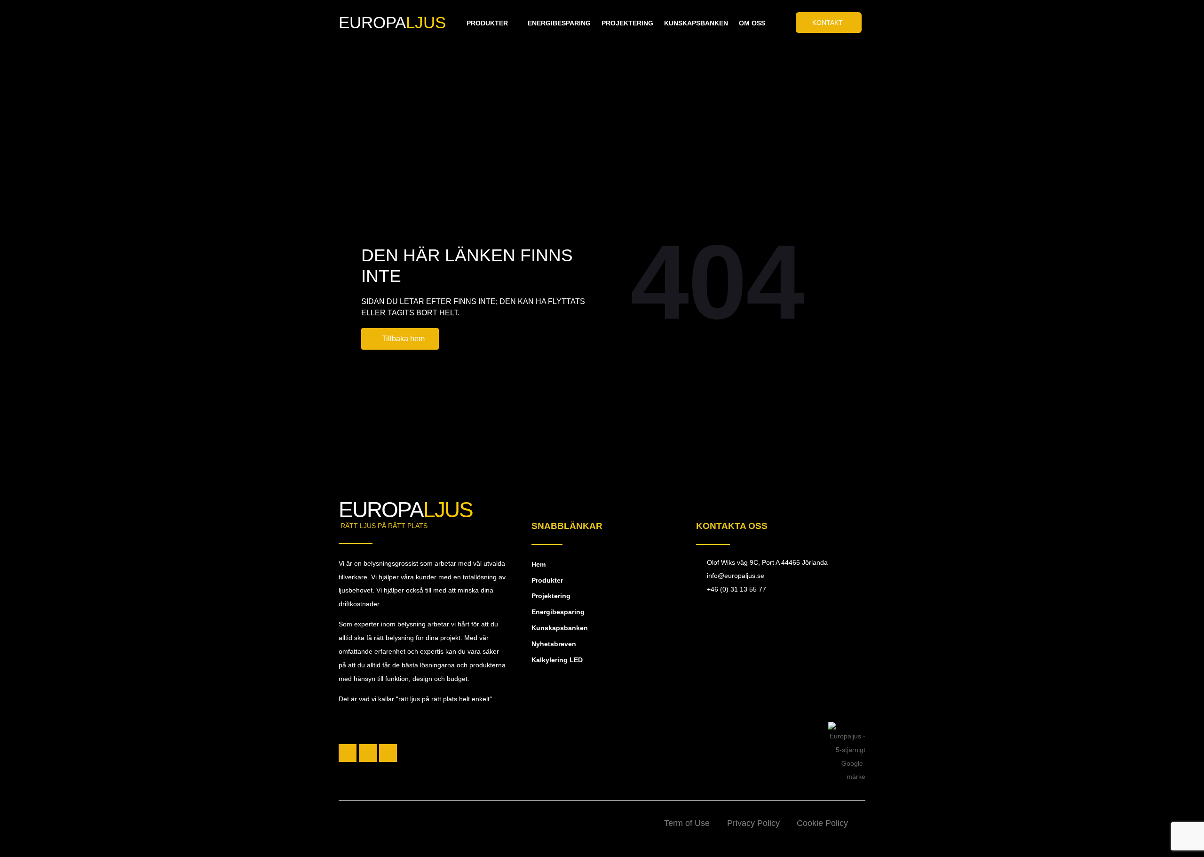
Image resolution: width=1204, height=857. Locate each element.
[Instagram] (368, 753)
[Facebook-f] (347, 753)
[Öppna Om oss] (771, 23)
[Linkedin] (388, 753)
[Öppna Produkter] (513, 23)
